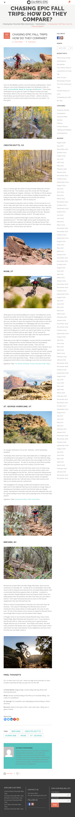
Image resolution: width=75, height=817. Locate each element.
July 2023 (60, 215)
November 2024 (62, 175)
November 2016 (62, 439)
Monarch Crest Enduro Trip (13, 798)
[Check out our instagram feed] (61, 37)
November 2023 (62, 202)
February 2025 (62, 169)
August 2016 (61, 449)
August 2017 (61, 412)
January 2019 (61, 360)
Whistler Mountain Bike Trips (14, 809)
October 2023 (61, 205)
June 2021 (60, 271)
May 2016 (60, 459)
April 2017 (60, 426)
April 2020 (60, 310)
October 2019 (61, 330)
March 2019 (61, 353)
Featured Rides (62, 117)
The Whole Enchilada (22, 364)
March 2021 (61, 277)
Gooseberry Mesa (21, 499)
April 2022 (60, 251)
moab (23, 736)
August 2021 (61, 268)
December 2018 (62, 363)
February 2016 (62, 468)
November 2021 (62, 261)
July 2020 (60, 301)
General (59, 120)
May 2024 (60, 195)
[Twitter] (8, 719)
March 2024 (61, 198)
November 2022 (62, 231)
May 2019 (60, 347)
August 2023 (61, 212)
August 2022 (61, 241)
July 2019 (60, 340)
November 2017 (62, 403)
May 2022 (60, 248)
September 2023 (63, 208)
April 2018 (60, 389)
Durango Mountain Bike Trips (14, 796)
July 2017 (60, 416)
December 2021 (62, 258)
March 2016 (61, 465)
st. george (36, 736)
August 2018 (61, 376)
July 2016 (60, 452)
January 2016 (61, 472)
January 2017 (61, 432)
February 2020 (62, 317)
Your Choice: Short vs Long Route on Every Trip (64, 71)
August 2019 (61, 337)
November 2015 (62, 478)
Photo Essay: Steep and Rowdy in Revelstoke (63, 61)
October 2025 (61, 152)
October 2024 (61, 179)
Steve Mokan (19, 42)
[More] (17, 719)
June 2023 (60, 218)
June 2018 (60, 383)
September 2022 (63, 238)
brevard (16, 731)
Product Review (62, 126)
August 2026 (61, 143)
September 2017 (62, 409)
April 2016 (60, 462)
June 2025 (60, 162)
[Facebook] (5, 719)
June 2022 (60, 245)
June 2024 (60, 192)
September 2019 (63, 333)
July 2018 (60, 380)
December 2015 (62, 475)
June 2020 (60, 304)
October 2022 (61, 235)
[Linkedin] (11, 719)
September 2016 (63, 445)
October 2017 (61, 406)
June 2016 (60, 455)
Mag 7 (48, 364)
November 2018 (62, 366)
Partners (60, 123)
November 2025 (62, 149)
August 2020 (61, 297)
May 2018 (60, 386)
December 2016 (62, 435)
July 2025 (60, 159)
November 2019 (62, 327)
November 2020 (62, 287)
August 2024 (61, 185)
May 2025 (60, 166)
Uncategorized (62, 133)
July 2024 (60, 189)
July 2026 (60, 146)
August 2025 (61, 156)
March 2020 (61, 314)
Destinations (41, 24)
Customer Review (63, 110)
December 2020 (62, 284)
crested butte (33, 731)
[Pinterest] (14, 719)
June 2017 (60, 419)
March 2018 (61, 393)
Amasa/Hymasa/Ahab (38, 364)
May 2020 (60, 307)
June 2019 (60, 343)
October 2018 (61, 370)
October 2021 (61, 264)
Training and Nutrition (64, 130)
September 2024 (63, 182)
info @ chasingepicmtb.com (37, 795)
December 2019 (62, 324)
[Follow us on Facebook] (58, 37)
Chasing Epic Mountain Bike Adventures (18, 24)
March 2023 (61, 225)
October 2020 (61, 291)
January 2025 (61, 172)
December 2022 (62, 228)
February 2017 (62, 429)
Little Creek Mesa (34, 499)
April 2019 (60, 350)
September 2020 (63, 294)
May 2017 (60, 422)
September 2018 (63, 373)
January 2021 (61, 281)
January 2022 (61, 254)
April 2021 (60, 274)
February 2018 (62, 396)
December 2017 (62, 399)
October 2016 (61, 442)
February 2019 (62, 356)
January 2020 (61, 320)
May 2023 (60, 222)
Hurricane (11, 736)
